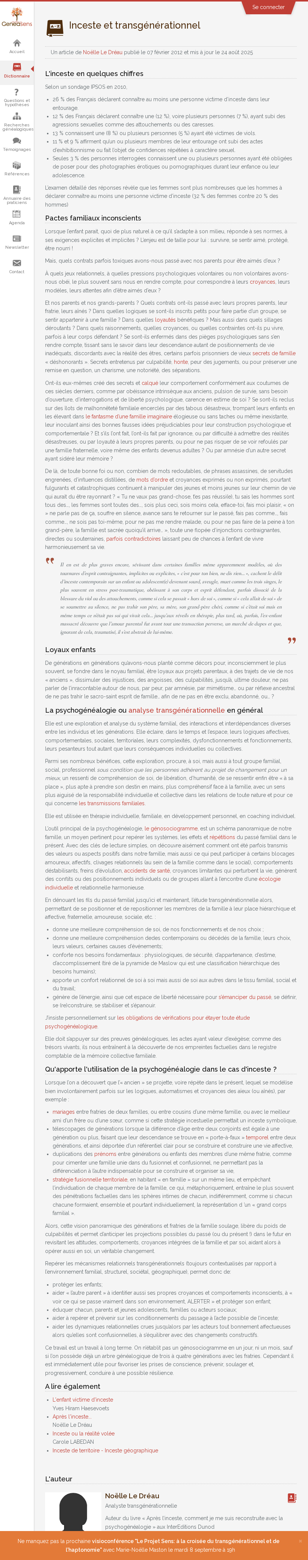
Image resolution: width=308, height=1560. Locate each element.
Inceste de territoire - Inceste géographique (105, 1450)
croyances (262, 282)
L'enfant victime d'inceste (83, 1400)
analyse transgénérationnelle (176, 710)
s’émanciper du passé (245, 997)
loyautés (165, 320)
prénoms (105, 1154)
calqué (150, 383)
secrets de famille (274, 353)
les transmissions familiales (112, 803)
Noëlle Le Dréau (102, 52)
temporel (257, 1137)
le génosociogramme (171, 829)
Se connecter (268, 7)
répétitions (222, 837)
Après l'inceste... (72, 1417)
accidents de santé (147, 871)
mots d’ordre (152, 480)
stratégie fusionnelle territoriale (90, 1180)
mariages (64, 1112)
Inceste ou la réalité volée (84, 1434)
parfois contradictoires (133, 539)
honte (181, 362)
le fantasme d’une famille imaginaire (129, 417)
